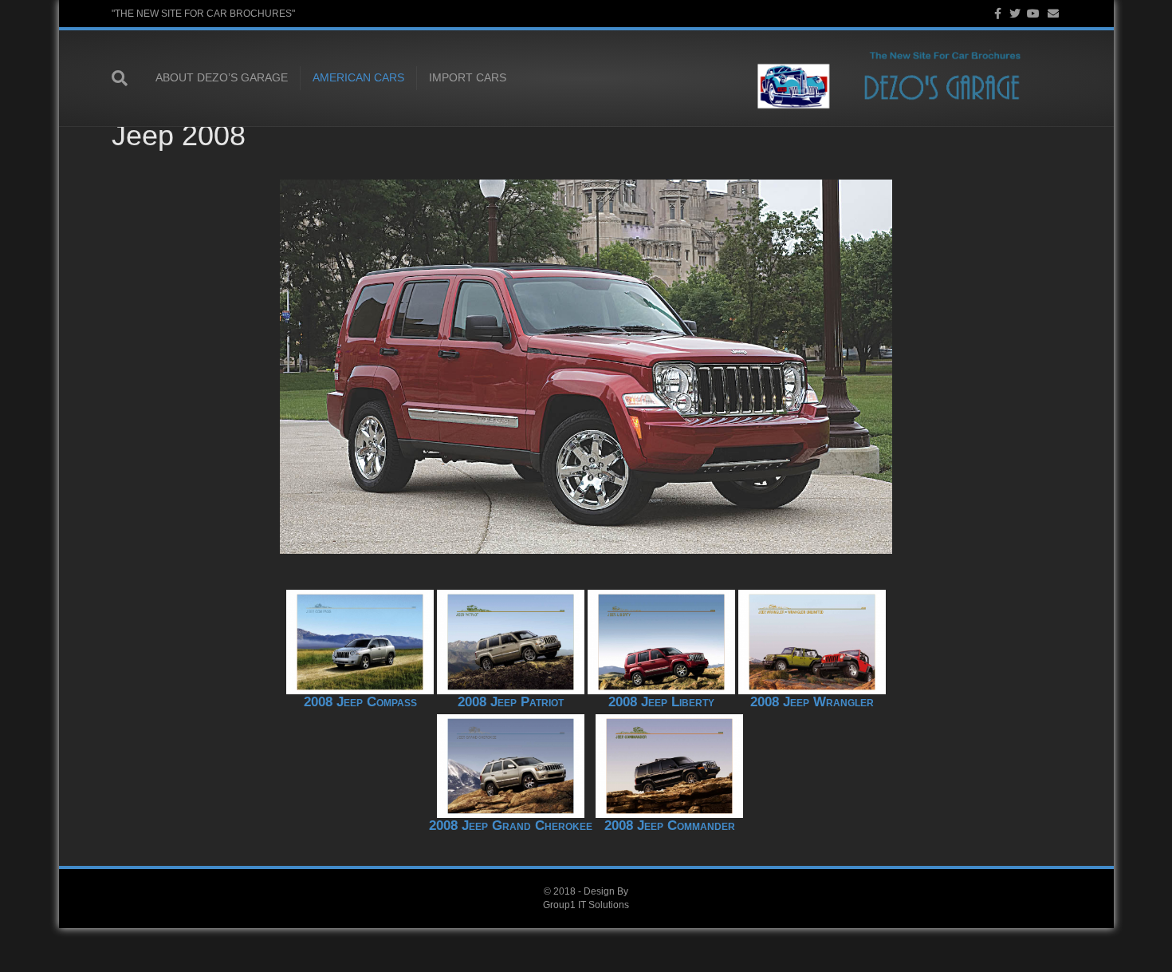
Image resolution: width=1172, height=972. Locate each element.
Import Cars (467, 77)
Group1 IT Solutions (586, 905)
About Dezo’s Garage (221, 77)
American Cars (358, 77)
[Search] (128, 78)
